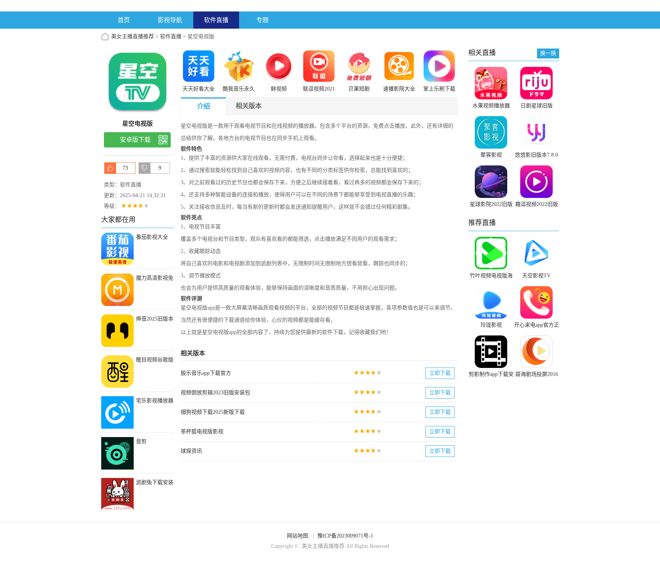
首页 (124, 20)
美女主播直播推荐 (132, 36)
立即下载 (440, 373)
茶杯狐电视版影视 (202, 431)
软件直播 (216, 20)
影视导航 (170, 20)
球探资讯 (191, 451)
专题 (262, 20)
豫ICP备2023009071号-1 (345, 536)
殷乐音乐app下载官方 (206, 373)
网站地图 (297, 536)
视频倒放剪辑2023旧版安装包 (215, 392)
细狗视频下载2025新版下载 (213, 412)
